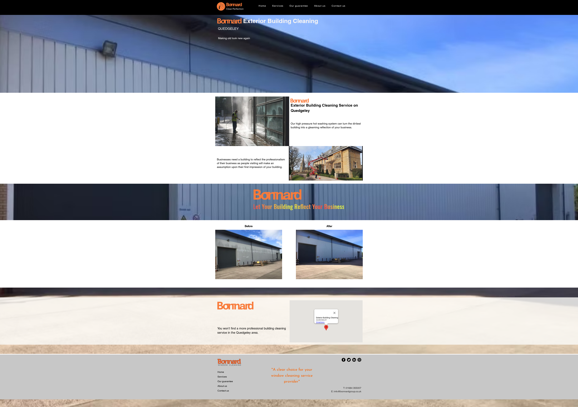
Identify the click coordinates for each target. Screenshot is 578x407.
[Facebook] (343, 360)
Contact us (223, 390)
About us (222, 386)
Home (221, 372)
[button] (278, 6)
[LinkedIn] (354, 360)
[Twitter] (349, 360)
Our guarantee (225, 381)
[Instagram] (359, 360)
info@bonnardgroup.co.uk (347, 391)
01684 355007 (353, 388)
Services (222, 376)
